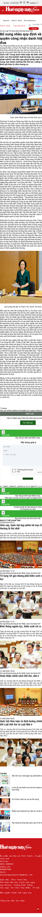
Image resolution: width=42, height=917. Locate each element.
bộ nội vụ (27, 410)
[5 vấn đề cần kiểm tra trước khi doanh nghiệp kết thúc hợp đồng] (5, 791)
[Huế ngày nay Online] (24, 10)
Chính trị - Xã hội (16, 20)
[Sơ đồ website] (20, 3)
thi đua (12, 410)
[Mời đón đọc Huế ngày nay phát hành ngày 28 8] (5, 780)
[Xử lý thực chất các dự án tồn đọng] (5, 803)
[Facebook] (24, 3)
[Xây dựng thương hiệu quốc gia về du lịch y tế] (5, 827)
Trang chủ (6, 20)
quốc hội (34, 410)
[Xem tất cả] (4, 10)
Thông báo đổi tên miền (12, 900)
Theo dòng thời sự (30, 20)
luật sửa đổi (4, 410)
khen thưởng (19, 410)
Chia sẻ (34, 28)
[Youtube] (27, 3)
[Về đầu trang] (38, 909)
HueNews (33, 3)
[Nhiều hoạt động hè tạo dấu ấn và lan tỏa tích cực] (5, 815)
